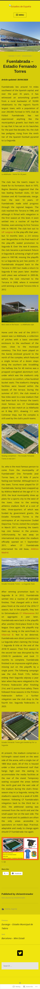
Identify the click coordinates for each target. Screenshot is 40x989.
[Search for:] (20, 966)
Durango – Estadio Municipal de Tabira (17, 924)
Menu (21, 15)
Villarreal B (7, 634)
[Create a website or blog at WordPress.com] (20, 983)
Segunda (14, 909)
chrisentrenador (27, 56)
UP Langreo (7, 232)
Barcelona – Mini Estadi (13, 936)
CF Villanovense (27, 613)
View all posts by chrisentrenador (13, 898)
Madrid (7, 909)
